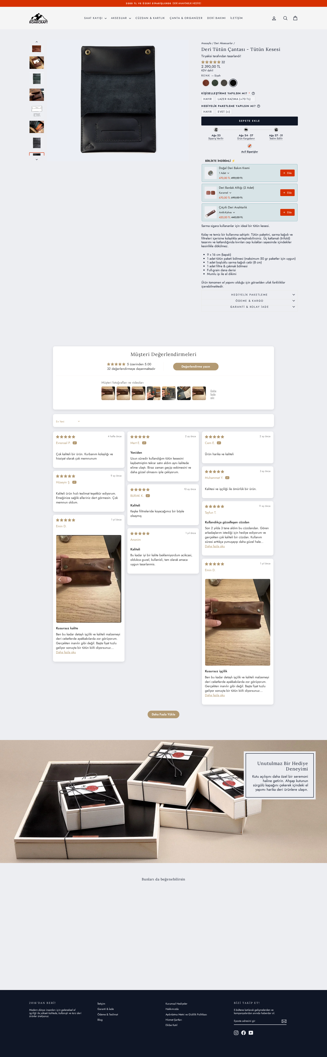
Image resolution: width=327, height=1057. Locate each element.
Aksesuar (119, 18)
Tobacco (206, 83)
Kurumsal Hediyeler (176, 1004)
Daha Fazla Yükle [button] (163, 714)
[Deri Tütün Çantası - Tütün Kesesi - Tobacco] (53, 967)
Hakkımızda (172, 1009)
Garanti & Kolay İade (249, 307)
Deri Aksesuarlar (223, 43)
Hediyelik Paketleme (249, 295)
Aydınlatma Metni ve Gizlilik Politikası (186, 1014)
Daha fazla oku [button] (215, 546)
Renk (210, 75)
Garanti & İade (105, 1009)
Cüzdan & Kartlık (150, 18)
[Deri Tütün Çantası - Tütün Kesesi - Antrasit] (63, 967)
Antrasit (224, 83)
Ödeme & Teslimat (107, 1014)
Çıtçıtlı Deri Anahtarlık (233, 207)
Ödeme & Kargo (250, 301)
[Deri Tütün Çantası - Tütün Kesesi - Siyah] (69, 967)
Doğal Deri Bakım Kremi (234, 168)
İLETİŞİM (236, 18)
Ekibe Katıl (171, 1025)
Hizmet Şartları (174, 1020)
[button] (211, 62)
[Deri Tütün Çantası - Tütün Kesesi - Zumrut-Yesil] (58, 967)
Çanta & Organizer (186, 18)
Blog (100, 1020)
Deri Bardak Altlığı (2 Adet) (236, 188)
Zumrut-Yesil (215, 83)
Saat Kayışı (94, 18)
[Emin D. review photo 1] (88, 579)
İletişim (101, 1004)
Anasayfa (206, 43)
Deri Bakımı (216, 18)
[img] (65, 437)
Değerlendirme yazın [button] (195, 366)
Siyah (233, 83)
